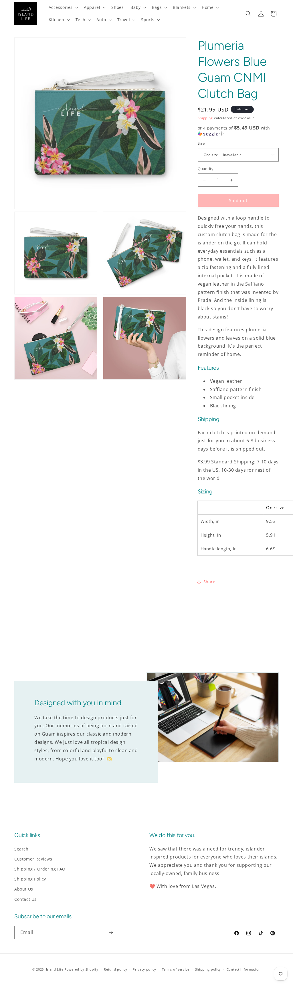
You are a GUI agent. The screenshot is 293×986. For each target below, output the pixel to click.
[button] (63, 7)
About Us (23, 889)
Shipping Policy (30, 879)
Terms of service (175, 969)
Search (21, 849)
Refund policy (115, 969)
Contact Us (25, 899)
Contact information (244, 969)
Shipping (205, 117)
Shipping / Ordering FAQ (40, 869)
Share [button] (209, 581)
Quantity (206, 168)
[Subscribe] (110, 932)
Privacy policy (144, 969)
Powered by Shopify (81, 969)
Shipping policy (208, 969)
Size (201, 143)
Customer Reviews (33, 859)
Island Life (55, 969)
